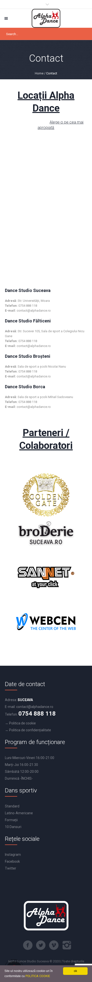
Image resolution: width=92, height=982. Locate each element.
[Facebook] (28, 945)
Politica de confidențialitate (30, 730)
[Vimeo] (54, 945)
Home (39, 73)
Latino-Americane (19, 813)
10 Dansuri (13, 827)
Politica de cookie (22, 723)
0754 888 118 (37, 713)
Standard (12, 806)
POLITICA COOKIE (38, 976)
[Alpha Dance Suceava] (46, 18)
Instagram (13, 855)
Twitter (10, 868)
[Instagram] (67, 945)
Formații (11, 820)
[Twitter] (41, 945)
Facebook (12, 861)
